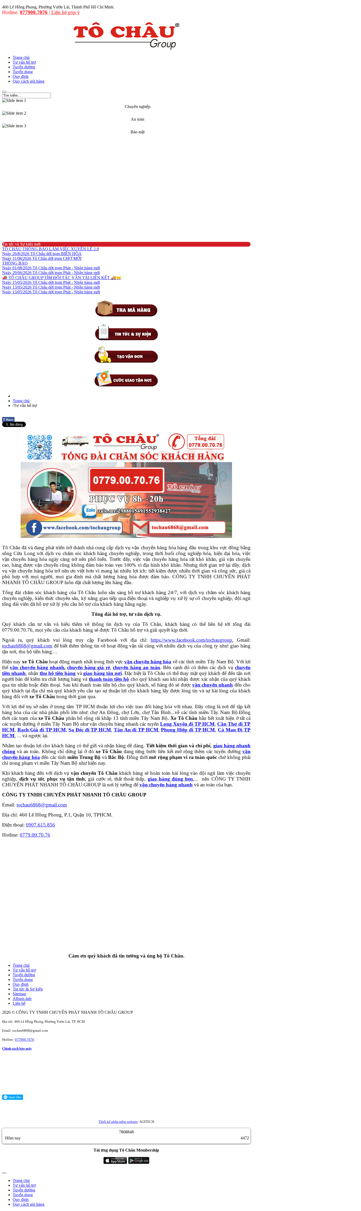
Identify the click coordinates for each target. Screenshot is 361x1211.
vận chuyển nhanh (212, 685)
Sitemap (19, 994)
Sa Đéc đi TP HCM (89, 730)
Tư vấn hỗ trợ (24, 970)
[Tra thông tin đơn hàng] (126, 315)
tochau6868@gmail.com (27, 646)
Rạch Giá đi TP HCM (41, 730)
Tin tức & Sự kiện (28, 989)
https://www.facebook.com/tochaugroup (191, 640)
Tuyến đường (24, 975)
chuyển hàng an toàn (136, 667)
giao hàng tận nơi (102, 673)
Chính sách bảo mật (16, 1048)
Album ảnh (22, 998)
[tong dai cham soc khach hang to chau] (126, 486)
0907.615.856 (40, 825)
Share (8, 419)
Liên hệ (19, 1003)
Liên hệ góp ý (65, 12)
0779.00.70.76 (35, 835)
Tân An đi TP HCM (136, 730)
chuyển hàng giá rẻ (88, 667)
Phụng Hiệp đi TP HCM (188, 730)
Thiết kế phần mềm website (118, 1122)
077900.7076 (34, 12)
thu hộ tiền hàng (58, 673)
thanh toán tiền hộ (109, 679)
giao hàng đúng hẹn (170, 779)
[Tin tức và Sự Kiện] (126, 339)
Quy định (21, 984)
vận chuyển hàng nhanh (37, 667)
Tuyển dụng (23, 979)
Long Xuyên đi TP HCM (187, 724)
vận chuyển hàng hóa (147, 661)
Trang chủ (21, 400)
